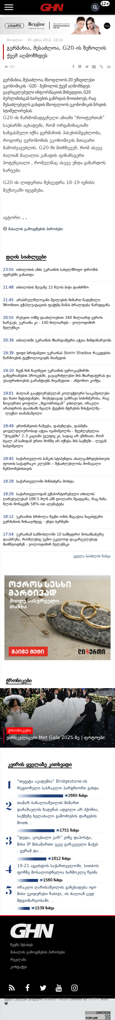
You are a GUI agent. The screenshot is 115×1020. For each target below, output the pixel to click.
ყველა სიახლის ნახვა (92, 556)
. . (24, 217)
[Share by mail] (94, 66)
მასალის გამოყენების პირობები (35, 229)
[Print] (109, 66)
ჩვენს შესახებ (21, 945)
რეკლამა (18, 959)
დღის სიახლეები (26, 257)
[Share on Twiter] (87, 66)
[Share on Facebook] (73, 66)
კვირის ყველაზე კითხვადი (40, 764)
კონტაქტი (18, 967)
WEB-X (93, 999)
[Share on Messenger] (80, 66)
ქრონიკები (19, 680)
